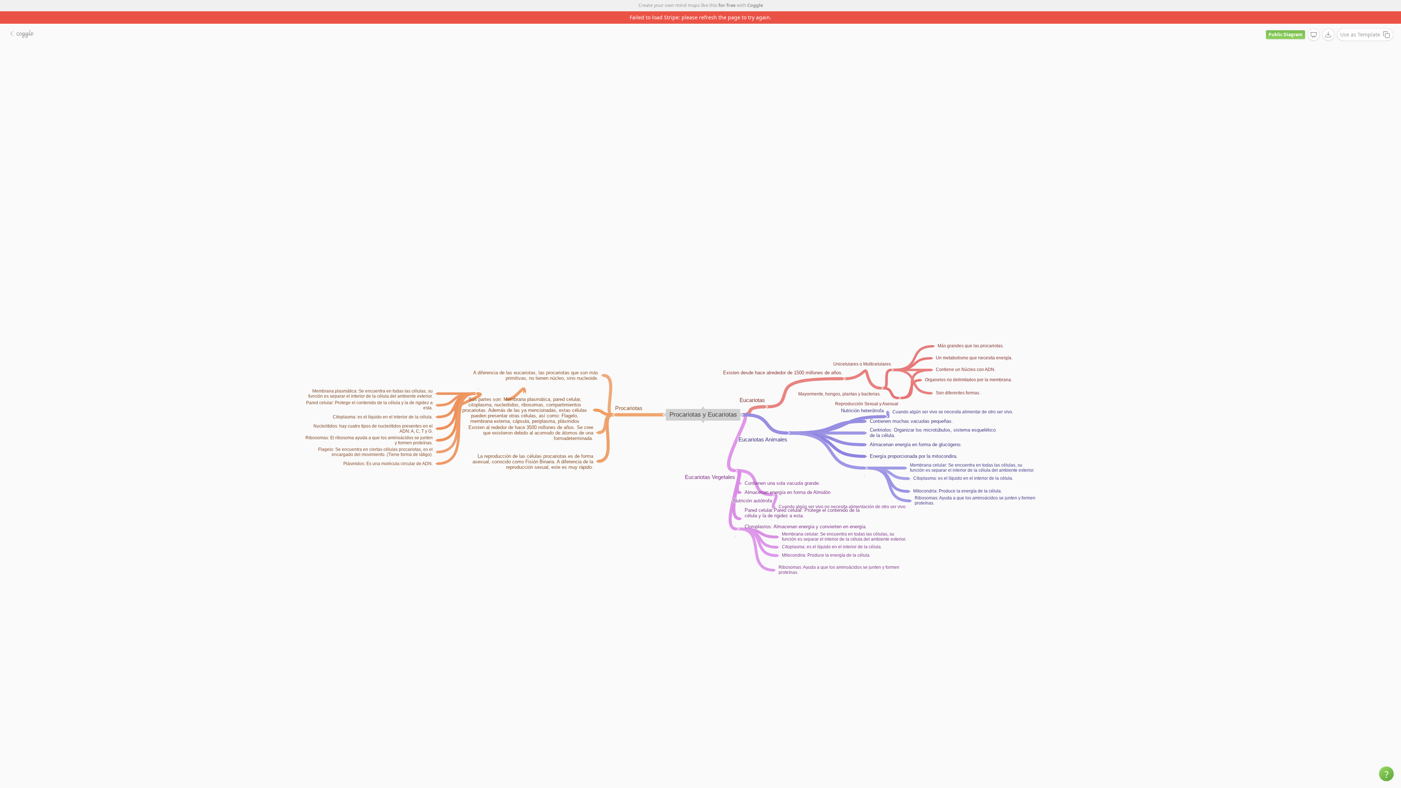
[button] (1386, 773)
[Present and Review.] (1314, 22)
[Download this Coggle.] (1328, 22)
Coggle (755, 5)
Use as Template (1360, 22)
